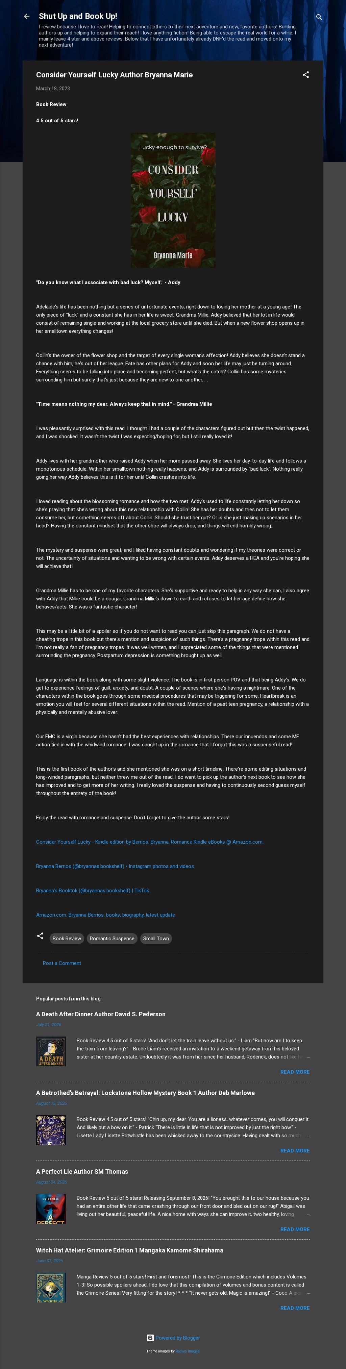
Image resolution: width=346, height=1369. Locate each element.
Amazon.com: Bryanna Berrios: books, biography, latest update (105, 915)
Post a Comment (62, 963)
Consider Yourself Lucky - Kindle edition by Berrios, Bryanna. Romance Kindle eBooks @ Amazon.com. (150, 842)
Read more (295, 1072)
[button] (306, 76)
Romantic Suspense (112, 939)
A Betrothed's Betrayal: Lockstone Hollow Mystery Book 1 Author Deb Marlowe (145, 1092)
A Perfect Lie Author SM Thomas (82, 1171)
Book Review (67, 939)
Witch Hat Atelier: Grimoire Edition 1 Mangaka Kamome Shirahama (129, 1250)
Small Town (156, 939)
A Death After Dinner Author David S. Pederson (101, 1014)
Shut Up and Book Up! (78, 16)
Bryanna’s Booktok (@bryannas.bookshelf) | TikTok (92, 891)
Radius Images (188, 1351)
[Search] (319, 18)
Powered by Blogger (177, 1338)
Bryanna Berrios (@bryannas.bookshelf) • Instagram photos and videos (115, 866)
